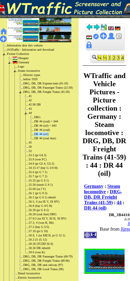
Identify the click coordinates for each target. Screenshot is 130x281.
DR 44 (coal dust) (45, 138)
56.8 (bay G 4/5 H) (40, 205)
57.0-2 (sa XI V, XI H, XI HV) (47, 218)
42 (30, 100)
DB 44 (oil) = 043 (45, 125)
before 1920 (30, 79)
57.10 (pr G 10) (38, 231)
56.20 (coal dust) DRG (43, 214)
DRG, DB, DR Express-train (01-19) (45, 83)
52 (30, 151)
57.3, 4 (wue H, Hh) (41, 222)
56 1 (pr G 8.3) (38, 193)
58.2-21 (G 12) (38, 239)
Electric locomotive (29, 277)
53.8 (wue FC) (38, 159)
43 (30, 108)
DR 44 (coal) (42, 129)
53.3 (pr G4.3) (37, 155)
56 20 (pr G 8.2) (39, 210)
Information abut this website (25, 45)
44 (30, 113)
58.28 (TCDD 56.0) (41, 243)
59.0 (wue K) (37, 252)
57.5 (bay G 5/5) (39, 227)
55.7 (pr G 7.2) (38, 176)
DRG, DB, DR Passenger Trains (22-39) (48, 87)
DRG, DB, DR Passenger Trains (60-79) (48, 256)
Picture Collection (18, 53)
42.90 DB (35, 104)
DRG (37, 117)
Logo (21, 66)
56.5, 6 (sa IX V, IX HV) (44, 201)
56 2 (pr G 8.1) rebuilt (42, 197)
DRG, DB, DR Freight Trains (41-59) (46, 91)
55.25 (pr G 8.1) (39, 180)
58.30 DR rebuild (39, 248)
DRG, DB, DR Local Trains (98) (43, 269)
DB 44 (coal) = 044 (46, 121)
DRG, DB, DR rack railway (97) (43, 265)
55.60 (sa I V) (37, 189)
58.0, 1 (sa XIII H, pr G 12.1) (47, 235)
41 (30, 96)
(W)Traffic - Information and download (30, 49)
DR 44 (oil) (41, 134)
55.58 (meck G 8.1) (41, 184)
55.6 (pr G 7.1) (38, 172)
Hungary (23, 58)
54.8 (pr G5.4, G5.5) (41, 163)
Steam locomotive (29, 70)
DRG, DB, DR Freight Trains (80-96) (46, 260)
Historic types (31, 75)
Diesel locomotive (29, 273)
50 (30, 146)
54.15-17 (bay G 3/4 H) (43, 167)
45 (30, 142)
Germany (23, 62)
